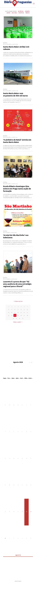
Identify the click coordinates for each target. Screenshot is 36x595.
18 (18, 312)
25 (18, 315)
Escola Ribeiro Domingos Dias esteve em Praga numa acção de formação (17, 188)
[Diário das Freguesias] (18, 3)
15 (8, 312)
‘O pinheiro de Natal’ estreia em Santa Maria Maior (17, 140)
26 (21, 315)
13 (24, 309)
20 (24, 312)
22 (8, 315)
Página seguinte (17, 322)
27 (24, 315)
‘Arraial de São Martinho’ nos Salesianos (15, 236)
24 (14, 315)
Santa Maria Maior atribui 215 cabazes (16, 47)
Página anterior (19, 301)
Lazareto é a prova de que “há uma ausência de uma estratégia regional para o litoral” (17, 284)
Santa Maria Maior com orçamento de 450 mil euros (15, 94)
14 (27, 309)
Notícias (5, 42)
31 (19, 318)
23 (11, 315)
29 (13, 318)
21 (27, 312)
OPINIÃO (27, 11)
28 (27, 315)
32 (22, 318)
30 (16, 318)
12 (21, 309)
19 (21, 312)
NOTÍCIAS (20, 11)
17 (14, 312)
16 (11, 312)
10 (14, 309)
